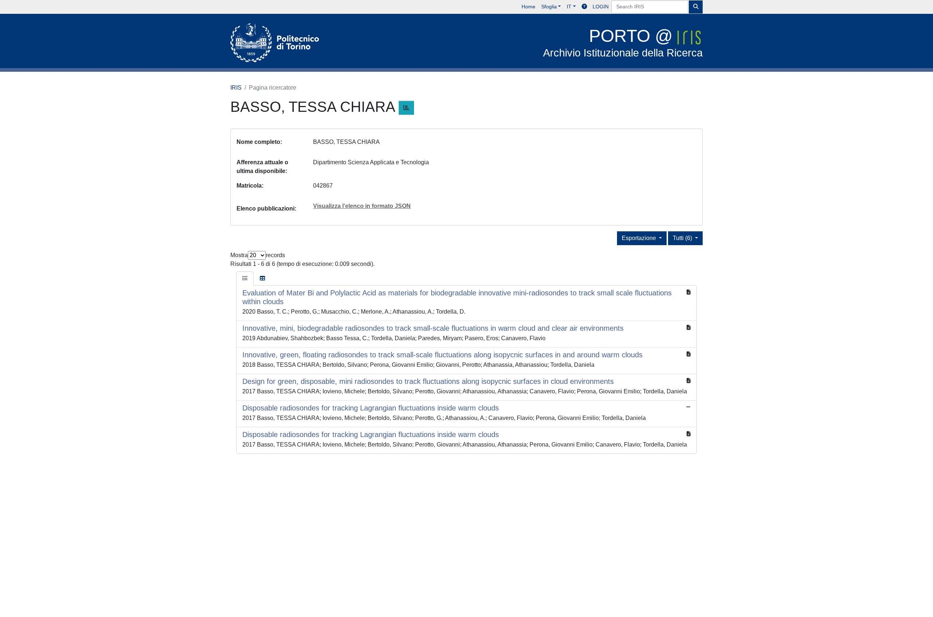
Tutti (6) (683, 238)
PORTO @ (623, 42)
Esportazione (639, 238)
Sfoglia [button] (549, 6)
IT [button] (569, 6)
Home (528, 6)
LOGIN (601, 6)
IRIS (236, 88)
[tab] (245, 278)
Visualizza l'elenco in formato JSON (362, 206)
